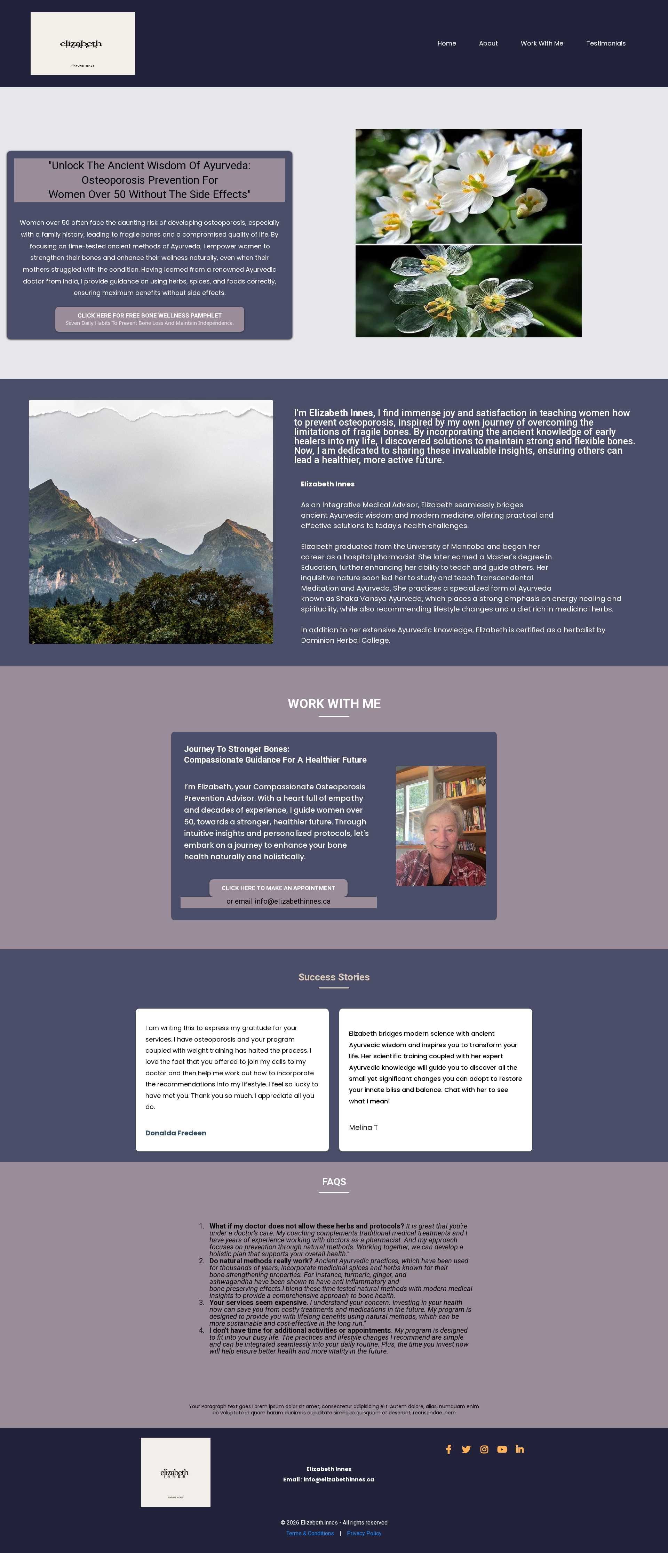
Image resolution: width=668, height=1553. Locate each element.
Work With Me (542, 43)
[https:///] (83, 43)
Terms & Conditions (310, 1533)
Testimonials (606, 43)
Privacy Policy (364, 1533)
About (488, 43)
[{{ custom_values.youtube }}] (503, 1449)
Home (447, 43)
